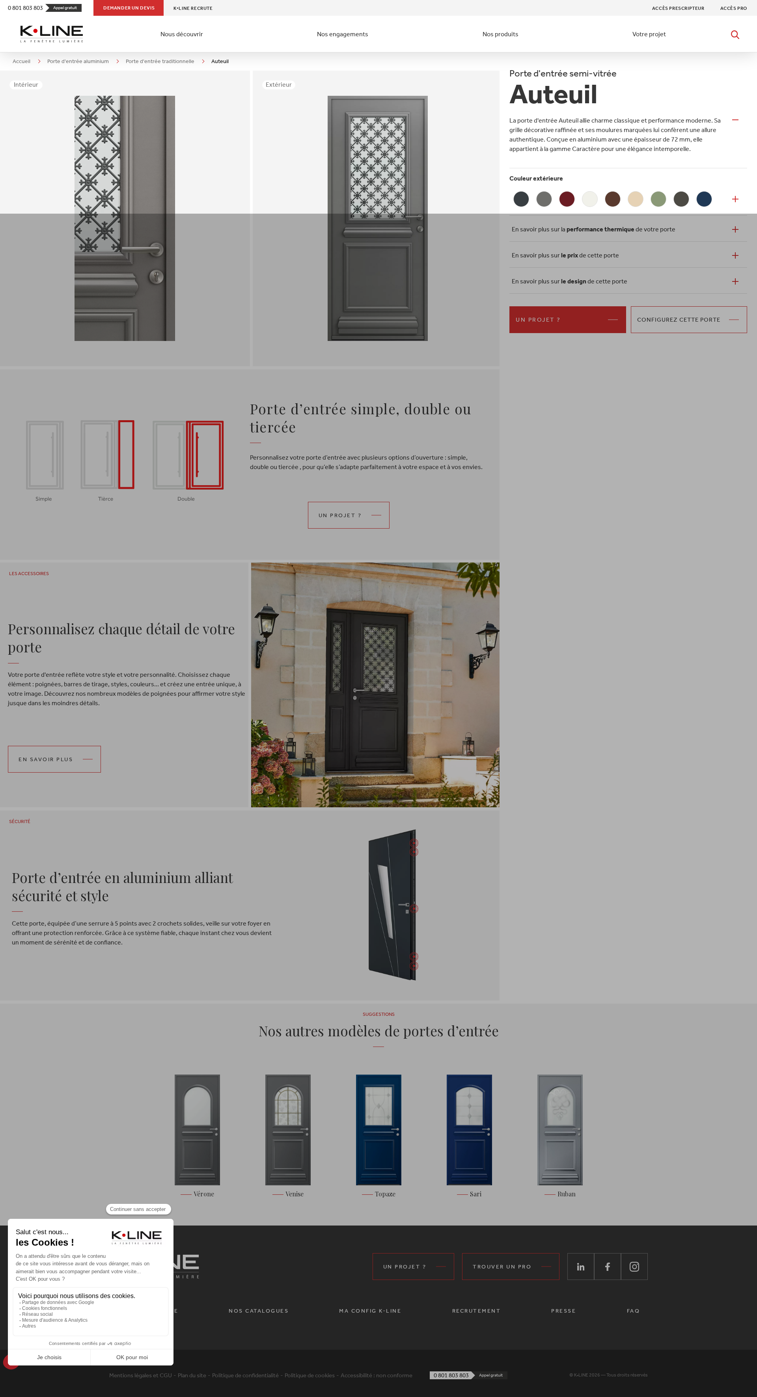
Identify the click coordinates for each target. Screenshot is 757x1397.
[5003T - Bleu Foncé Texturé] (704, 199)
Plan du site (192, 1375)
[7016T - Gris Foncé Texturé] (521, 199)
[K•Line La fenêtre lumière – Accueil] (52, 34)
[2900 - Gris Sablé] (544, 199)
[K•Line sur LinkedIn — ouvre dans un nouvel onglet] (580, 1266)
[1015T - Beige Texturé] (635, 199)
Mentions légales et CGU (140, 1375)
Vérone (204, 1194)
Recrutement (476, 1311)
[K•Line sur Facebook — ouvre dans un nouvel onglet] (607, 1266)
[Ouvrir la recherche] (735, 34)
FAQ (633, 1311)
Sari (475, 1194)
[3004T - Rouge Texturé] (567, 199)
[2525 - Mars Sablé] (613, 199)
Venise (294, 1194)
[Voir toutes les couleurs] (735, 199)
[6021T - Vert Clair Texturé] (658, 199)
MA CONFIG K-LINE (370, 1311)
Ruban (566, 1194)
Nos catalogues (259, 1311)
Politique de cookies (310, 1375)
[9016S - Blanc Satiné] (590, 199)
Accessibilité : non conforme (376, 1375)
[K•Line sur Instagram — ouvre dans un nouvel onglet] (634, 1266)
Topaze (385, 1194)
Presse (563, 1311)
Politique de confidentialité (245, 1375)
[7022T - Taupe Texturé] (681, 199)
